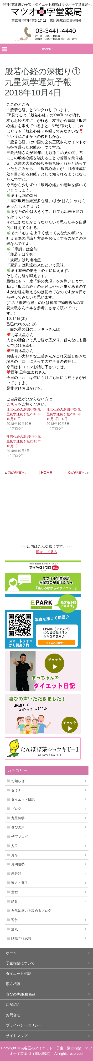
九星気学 (18, 818)
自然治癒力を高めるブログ (31, 910)
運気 (14, 929)
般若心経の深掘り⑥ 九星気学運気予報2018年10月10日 (23, 414)
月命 (14, 855)
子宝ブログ (19, 836)
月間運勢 (18, 864)
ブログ (16, 809)
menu (46, 49)
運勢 (14, 920)
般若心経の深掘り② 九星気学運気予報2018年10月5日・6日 (63, 414)
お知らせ (18, 781)
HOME (46, 473)
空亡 (14, 892)
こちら (12, 404)
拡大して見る (46, 552)
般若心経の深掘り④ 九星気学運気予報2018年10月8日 (23, 441)
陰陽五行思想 (21, 938)
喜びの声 (18, 827)
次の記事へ (77, 473)
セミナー (18, 790)
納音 (14, 901)
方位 (14, 846)
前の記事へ (17, 473)
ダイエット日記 (23, 799)
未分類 (16, 873)
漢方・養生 (19, 883)
